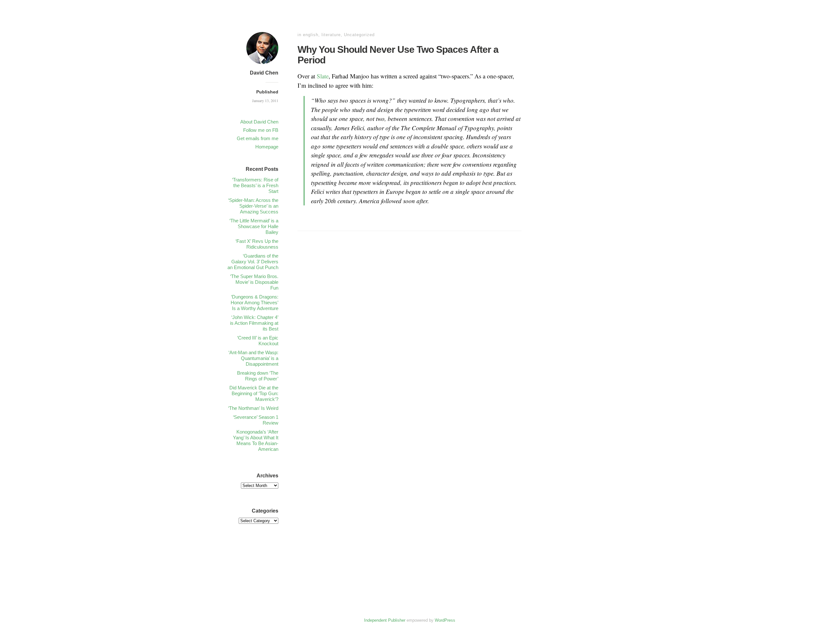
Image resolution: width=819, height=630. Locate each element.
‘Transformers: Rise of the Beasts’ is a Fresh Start (255, 185)
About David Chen (259, 121)
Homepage (266, 146)
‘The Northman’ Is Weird (253, 408)
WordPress (445, 620)
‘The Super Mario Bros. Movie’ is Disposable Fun (254, 282)
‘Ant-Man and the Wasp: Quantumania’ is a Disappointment (253, 358)
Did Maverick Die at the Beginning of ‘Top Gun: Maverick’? (253, 393)
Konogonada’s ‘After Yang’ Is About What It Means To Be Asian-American (255, 440)
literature (331, 34)
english (310, 34)
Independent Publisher (384, 620)
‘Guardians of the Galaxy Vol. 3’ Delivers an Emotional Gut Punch (252, 261)
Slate (323, 76)
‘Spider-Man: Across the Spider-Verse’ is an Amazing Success (253, 205)
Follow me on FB (260, 130)
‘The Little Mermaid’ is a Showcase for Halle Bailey (253, 226)
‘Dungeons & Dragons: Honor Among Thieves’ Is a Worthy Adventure (254, 302)
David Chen (264, 73)
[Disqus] (409, 337)
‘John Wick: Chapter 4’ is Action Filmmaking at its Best (254, 323)
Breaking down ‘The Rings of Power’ (257, 375)
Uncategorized (359, 34)
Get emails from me (257, 138)
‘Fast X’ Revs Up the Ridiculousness (256, 244)
